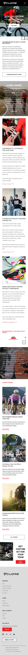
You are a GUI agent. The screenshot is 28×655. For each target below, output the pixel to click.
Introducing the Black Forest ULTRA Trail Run (13, 514)
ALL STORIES (14, 537)
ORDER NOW (14, 111)
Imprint (4, 618)
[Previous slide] (23, 38)
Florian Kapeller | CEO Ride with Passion (13, 374)
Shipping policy (18, 651)
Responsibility (6, 605)
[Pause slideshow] (26, 38)
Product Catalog (6, 184)
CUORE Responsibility (8, 322)
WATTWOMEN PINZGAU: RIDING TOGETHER (12, 418)
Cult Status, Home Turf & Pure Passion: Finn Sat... (11, 465)
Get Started (21, 562)
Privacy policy (15, 649)
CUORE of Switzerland (13, 647)
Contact (4, 613)
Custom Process (7, 252)
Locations (4, 603)
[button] (14, 629)
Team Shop (5, 590)
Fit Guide (4, 593)
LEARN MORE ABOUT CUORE (14, 74)
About (4, 600)
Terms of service (10, 651)
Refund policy (8, 649)
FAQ (3, 583)
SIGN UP (7, 629)
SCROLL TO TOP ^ (9, 639)
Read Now (14, 25)
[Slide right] (24, 342)
